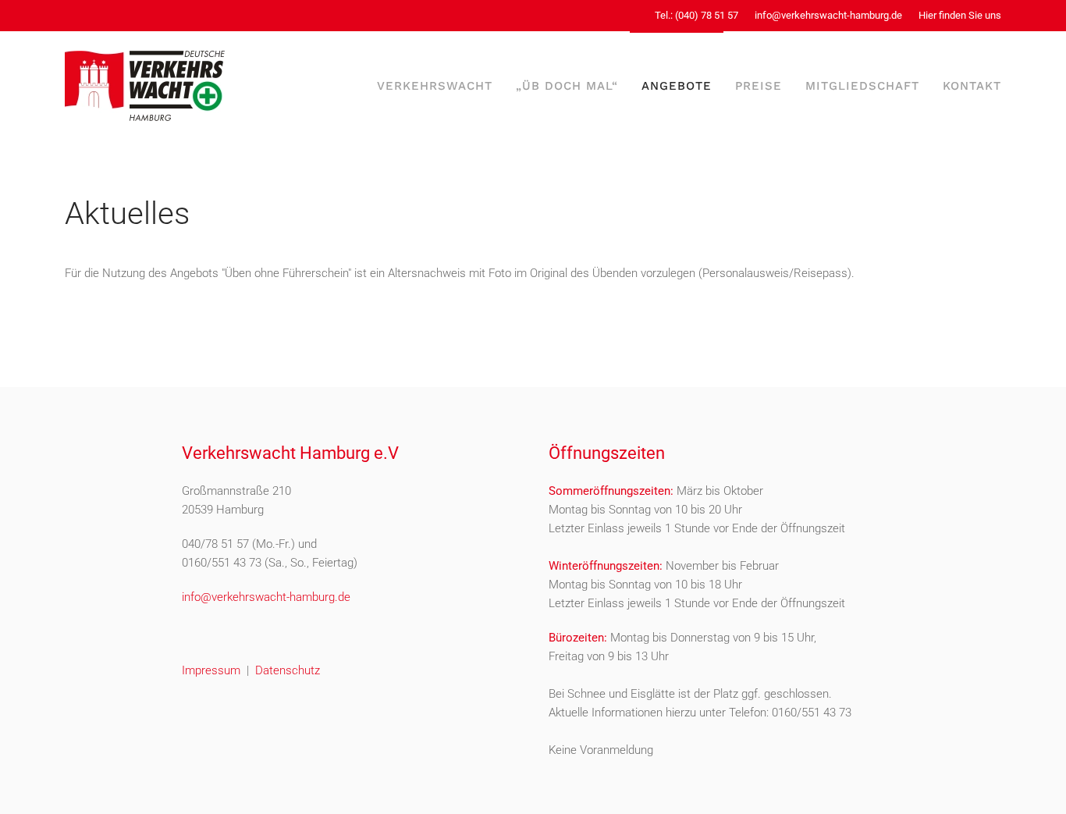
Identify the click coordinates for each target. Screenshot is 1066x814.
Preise (758, 86)
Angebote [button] (676, 86)
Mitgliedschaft (862, 86)
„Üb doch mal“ (567, 86)
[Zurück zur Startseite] (145, 85)
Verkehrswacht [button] (434, 86)
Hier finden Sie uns (960, 15)
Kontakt (972, 86)
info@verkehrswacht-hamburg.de (828, 15)
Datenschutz (287, 670)
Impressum (211, 670)
